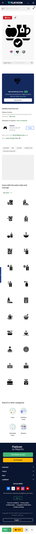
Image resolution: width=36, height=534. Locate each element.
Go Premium (18, 460)
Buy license (18, 100)
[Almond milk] (26, 268)
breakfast (6, 148)
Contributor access (18, 455)
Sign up (18, 498)
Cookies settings (18, 507)
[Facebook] (8, 488)
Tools (4, 471)
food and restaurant (9, 151)
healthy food (28, 148)
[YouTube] (27, 488)
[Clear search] (24, 8)
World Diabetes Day (19, 135)
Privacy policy (24, 503)
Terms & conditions (13, 503)
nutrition (19, 148)
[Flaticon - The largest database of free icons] (15, 3)
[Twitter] (13, 488)
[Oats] (10, 251)
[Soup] (26, 333)
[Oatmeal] (26, 235)
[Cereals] (26, 317)
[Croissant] (26, 202)
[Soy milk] (10, 284)
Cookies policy (10, 505)
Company (5, 479)
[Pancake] (10, 366)
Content (5, 467)
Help (3, 475)
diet (13, 148)
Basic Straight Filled (12, 138)
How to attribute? (21, 120)
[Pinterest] (18, 488)
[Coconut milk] (10, 235)
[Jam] (26, 300)
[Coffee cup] (10, 317)
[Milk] (26, 219)
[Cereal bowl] (10, 202)
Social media (18, 483)
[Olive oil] (10, 333)
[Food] (10, 300)
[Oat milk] (26, 251)
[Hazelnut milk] (10, 268)
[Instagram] (22, 488)
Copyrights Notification (23, 505)
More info (23, 96)
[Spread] (10, 219)
